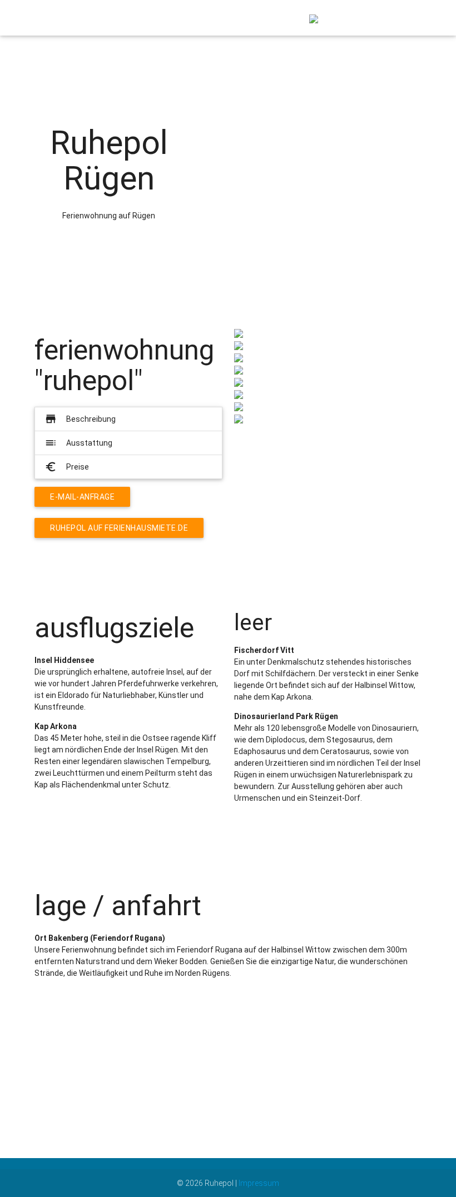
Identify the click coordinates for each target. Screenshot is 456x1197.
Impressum (259, 1183)
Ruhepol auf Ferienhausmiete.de (119, 527)
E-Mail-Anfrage (82, 496)
